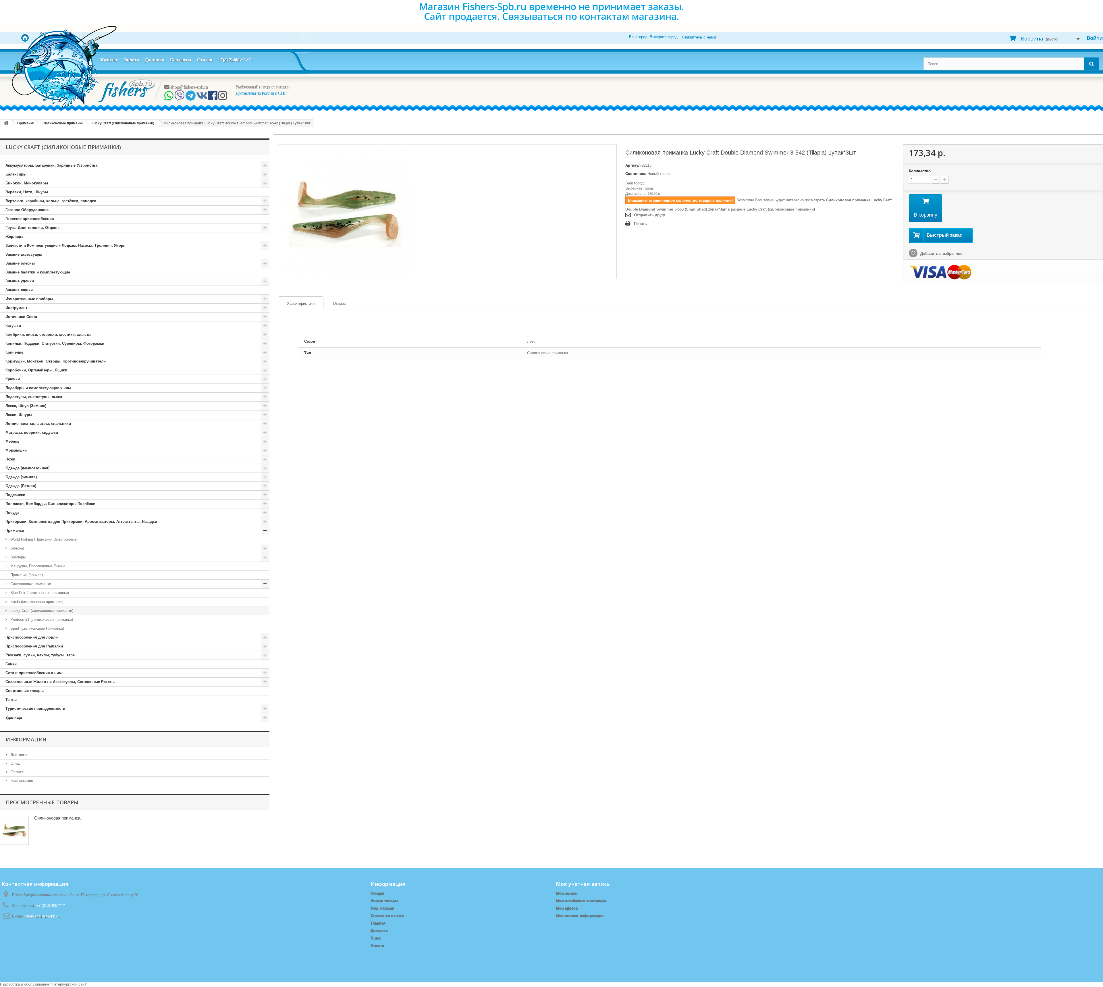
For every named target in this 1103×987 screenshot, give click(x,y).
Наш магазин (21, 780)
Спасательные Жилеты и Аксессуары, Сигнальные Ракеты (60, 682)
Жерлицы (14, 236)
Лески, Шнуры (18, 414)
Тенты (11, 699)
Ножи (10, 459)
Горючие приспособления (29, 219)
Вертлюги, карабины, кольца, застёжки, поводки (50, 201)
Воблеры (17, 557)
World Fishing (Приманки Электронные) (43, 539)
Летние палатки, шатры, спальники (38, 423)
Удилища (13, 717)
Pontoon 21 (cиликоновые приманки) (41, 619)
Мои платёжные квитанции (581, 901)
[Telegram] (190, 98)
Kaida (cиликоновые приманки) (36, 601)
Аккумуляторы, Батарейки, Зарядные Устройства (51, 165)
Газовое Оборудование (27, 210)
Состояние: (635, 173)
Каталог (109, 59)
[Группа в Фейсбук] (212, 98)
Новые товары (384, 901)
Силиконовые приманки (30, 584)
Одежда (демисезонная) (27, 468)
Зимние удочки (19, 281)
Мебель (12, 441)
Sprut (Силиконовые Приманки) (36, 628)
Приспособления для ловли (31, 637)
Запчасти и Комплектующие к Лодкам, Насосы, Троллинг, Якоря (65, 245)
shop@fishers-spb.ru (188, 87)
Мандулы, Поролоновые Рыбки (37, 566)
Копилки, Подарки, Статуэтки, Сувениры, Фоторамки (54, 343)
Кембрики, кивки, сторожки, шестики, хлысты (48, 334)
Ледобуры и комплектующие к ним (38, 388)
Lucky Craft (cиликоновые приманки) (41, 610)
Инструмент (16, 308)
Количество (920, 171)
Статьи (204, 59)
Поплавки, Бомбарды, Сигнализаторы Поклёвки (50, 504)
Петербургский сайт (69, 984)
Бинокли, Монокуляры (26, 183)
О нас (15, 763)
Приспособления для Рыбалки (34, 646)
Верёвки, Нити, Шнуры (26, 192)
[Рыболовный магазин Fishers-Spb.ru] (127, 90)
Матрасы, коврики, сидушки (31, 432)
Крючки (12, 379)
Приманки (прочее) (26, 575)
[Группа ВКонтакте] (201, 98)
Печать (640, 223)
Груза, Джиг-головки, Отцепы (32, 227)
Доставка (154, 59)
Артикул (633, 165)
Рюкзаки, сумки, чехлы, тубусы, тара (40, 655)
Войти (1095, 37)
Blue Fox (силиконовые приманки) (39, 593)
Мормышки (16, 450)
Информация (26, 739)
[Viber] (179, 98)
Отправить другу (649, 215)
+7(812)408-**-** (235, 59)
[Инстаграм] (222, 98)
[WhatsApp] (168, 98)
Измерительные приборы (29, 299)
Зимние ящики (19, 290)
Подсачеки (15, 495)
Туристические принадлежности (35, 708)
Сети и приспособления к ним (33, 673)
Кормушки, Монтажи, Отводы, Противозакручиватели (55, 361)
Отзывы (339, 303)
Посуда (12, 512)
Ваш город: (653, 37)
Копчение (14, 352)
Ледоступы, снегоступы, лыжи (33, 397)
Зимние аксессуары (23, 254)
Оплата (131, 59)
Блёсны (16, 548)
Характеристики (296, 303)
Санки (11, 664)
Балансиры (15, 174)
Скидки (377, 893)
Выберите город (639, 188)
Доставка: (634, 193)
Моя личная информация (579, 915)
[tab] (300, 302)
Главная (378, 923)
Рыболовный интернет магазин (263, 86)
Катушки (13, 325)
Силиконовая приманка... (59, 818)
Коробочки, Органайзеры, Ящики (36, 370)
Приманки (14, 530)
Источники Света (21, 317)
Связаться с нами (387, 915)
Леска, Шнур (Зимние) (25, 406)
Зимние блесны (20, 263)
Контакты (180, 59)
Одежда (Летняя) (20, 486)
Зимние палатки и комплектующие (37, 272)
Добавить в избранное (940, 253)
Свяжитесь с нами (699, 37)
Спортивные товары (24, 691)
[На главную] (6, 123)
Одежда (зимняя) (21, 477)
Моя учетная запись (583, 883)
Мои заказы (566, 893)
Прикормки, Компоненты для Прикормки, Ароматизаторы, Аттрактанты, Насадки (81, 521)
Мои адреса (566, 908)
